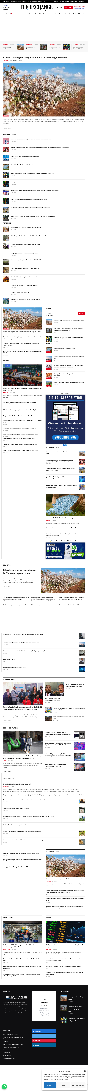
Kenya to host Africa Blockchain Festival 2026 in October (25, 156)
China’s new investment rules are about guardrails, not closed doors (69, 357)
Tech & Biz (68, 13)
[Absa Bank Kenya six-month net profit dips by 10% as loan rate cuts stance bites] (6, 141)
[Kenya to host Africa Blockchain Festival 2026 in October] (6, 158)
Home (12, 13)
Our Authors (6, 1052)
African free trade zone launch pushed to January (16, 808)
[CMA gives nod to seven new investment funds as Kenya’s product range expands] (6, 184)
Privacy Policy (73, 1)
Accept (50, 1085)
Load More (64, 393)
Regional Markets (39, 13)
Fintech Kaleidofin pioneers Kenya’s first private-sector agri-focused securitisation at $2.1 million (28, 816)
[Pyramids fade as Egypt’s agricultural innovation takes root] (6, 279)
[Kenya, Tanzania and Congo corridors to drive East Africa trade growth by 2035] (22, 375)
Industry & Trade (27, 13)
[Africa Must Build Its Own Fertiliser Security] (6, 167)
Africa (4, 760)
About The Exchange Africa (10, 1034)
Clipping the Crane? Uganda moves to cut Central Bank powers (20, 444)
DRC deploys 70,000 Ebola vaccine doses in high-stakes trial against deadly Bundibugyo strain (32, 48)
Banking (18, 13)
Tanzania (5, 44)
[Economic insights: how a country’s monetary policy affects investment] (82, 833)
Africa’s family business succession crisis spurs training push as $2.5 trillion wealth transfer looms (35, 190)
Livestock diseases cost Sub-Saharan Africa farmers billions (25, 244)
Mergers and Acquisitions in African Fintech (14, 667)
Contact (67, 1)
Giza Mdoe (13, 60)
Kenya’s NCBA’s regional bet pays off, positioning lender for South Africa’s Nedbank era (33, 216)
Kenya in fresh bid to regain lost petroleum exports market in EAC (68, 717)
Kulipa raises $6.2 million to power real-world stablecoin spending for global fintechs (20, 946)
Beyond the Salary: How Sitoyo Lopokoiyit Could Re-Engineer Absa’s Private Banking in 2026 (21, 975)
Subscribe (68, 7)
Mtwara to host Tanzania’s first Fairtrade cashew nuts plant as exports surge (23, 840)
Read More (7, 128)
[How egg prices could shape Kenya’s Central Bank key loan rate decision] (49, 376)
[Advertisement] (44, 29)
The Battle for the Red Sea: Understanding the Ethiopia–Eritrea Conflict (53, 699)
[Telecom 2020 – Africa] (82, 661)
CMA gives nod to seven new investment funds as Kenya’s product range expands (31, 182)
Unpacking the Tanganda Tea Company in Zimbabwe (24, 285)
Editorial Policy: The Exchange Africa (13, 1044)
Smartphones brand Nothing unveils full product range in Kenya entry (56, 765)
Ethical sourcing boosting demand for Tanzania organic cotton (28, 1)
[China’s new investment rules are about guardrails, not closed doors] (49, 358)
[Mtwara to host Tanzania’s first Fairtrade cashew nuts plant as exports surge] (82, 842)
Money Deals (58, 13)
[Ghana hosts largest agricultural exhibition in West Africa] (6, 270)
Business (5, 786)
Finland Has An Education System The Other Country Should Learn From (23, 634)
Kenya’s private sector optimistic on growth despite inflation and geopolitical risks (55, 48)
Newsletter (6, 1050)
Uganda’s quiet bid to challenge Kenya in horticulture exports (69, 382)
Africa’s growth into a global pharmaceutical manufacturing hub (20, 410)
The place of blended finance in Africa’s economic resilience (18, 416)
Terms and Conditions (9, 1058)
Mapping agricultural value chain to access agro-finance (24, 253)
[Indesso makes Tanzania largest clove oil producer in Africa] (6, 301)
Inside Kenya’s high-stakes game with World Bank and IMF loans (20, 434)
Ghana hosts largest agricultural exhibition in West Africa (25, 268)
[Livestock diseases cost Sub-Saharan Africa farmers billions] (6, 246)
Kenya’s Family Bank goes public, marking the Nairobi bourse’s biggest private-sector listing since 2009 (22, 708)
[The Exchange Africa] (36, 7)
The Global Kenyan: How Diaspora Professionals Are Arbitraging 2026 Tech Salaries (22, 967)
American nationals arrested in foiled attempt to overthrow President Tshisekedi (24, 800)
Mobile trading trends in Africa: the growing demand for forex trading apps (21, 959)
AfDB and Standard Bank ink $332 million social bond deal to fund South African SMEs (79, 48)
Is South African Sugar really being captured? (17, 784)
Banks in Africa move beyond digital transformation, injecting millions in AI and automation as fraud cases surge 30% (40, 147)
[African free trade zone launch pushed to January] (82, 810)
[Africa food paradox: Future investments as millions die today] (6, 229)
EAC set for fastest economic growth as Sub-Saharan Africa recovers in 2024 (69, 709)
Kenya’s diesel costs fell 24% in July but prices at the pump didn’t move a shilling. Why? (33, 173)
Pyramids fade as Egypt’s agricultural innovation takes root (25, 277)
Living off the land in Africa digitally (20, 292)
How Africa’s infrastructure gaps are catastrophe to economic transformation (19, 403)
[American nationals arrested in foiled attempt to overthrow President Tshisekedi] (82, 801)
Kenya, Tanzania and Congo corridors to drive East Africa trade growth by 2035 (22, 389)
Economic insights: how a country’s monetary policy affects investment (21, 831)
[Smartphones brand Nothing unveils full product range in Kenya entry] (79, 767)
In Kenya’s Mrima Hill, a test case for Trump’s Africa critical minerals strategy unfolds (64, 973)
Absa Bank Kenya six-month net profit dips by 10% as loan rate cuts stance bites (31, 139)
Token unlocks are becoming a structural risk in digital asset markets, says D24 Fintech (22, 352)
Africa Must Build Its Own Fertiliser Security (22, 165)
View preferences (78, 1085)
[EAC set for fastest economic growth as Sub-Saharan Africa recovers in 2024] (48, 710)
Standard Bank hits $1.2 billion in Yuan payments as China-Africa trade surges (61, 486)
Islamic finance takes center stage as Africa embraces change (19, 438)
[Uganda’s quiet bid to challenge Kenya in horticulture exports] (49, 384)
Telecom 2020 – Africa (9, 659)
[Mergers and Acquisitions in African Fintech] (82, 669)
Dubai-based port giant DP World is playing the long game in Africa (63, 966)
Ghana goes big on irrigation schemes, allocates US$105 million (26, 260)
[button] (84, 1071)
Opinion (48, 351)
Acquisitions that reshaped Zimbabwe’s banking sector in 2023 (19, 428)
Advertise (55, 1)
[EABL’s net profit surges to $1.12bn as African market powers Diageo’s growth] (6, 209)
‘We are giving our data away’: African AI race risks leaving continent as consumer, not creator (58, 755)
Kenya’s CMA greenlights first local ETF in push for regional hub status (29, 199)
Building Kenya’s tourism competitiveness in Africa (16, 825)
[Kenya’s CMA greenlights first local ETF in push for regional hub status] (6, 201)
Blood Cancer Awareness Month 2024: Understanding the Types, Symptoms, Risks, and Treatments (29, 651)
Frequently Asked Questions (11, 1047)
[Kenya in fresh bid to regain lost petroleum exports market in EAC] (48, 718)
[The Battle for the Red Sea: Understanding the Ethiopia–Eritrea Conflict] (54, 689)
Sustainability (77, 13)
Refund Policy (81, 1)
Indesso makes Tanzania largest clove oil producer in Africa (25, 299)
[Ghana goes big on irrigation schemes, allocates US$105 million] (6, 262)
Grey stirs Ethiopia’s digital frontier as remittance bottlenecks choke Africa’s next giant (21, 344)
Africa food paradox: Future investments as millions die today (26, 227)
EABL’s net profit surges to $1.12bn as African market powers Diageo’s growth (30, 208)
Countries (29, 44)
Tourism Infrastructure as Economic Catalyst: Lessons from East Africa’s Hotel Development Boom (68, 366)
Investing (49, 13)
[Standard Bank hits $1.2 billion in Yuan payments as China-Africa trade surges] (82, 487)
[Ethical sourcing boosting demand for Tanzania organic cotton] (20, 47)
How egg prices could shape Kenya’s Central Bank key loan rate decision (68, 374)
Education (61, 1)
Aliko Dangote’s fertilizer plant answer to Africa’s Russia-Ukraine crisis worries (30, 236)
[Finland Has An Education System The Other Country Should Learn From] (82, 636)
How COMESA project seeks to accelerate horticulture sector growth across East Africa (75, 685)
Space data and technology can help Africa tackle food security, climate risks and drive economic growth (60, 477)
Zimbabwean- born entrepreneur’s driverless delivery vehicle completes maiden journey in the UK (22, 757)
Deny (63, 1085)
